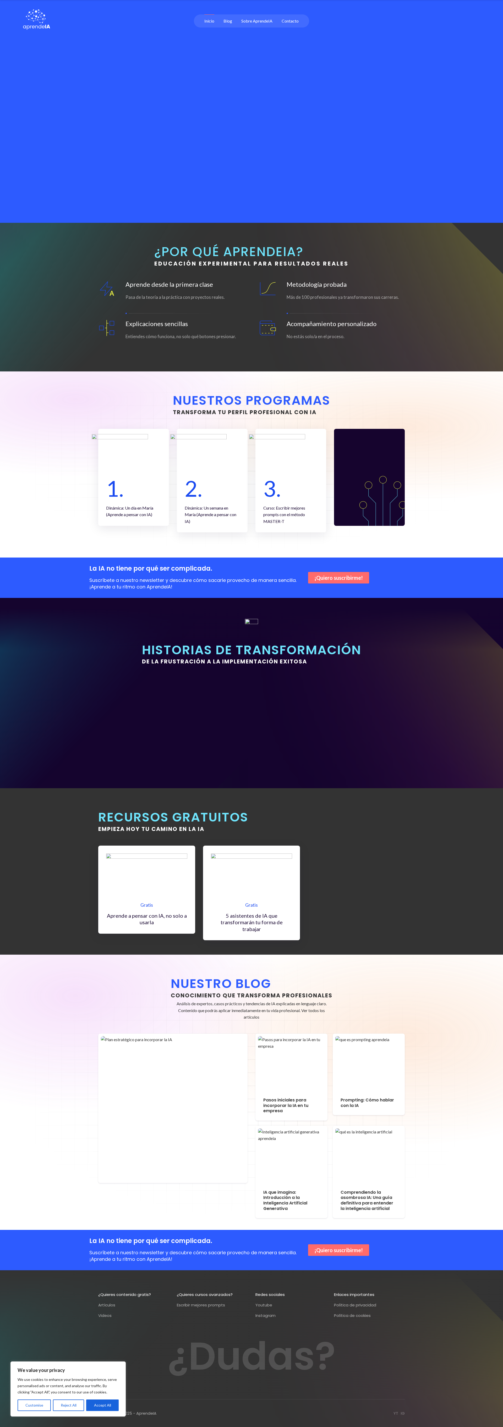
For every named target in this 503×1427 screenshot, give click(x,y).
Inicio (209, 20)
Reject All (68, 1405)
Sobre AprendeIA (256, 20)
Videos (105, 1315)
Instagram (265, 1315)
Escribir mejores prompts (201, 1305)
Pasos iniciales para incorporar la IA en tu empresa (285, 1105)
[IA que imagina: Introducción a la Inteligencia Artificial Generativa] (291, 1156)
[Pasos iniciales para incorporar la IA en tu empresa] (291, 1064)
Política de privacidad (355, 1305)
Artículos (106, 1305)
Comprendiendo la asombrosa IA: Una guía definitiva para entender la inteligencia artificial (367, 1200)
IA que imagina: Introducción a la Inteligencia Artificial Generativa (285, 1200)
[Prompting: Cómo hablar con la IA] (368, 1064)
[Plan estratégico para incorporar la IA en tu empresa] (173, 1108)
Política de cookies (352, 1315)
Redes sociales (270, 1294)
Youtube (263, 1305)
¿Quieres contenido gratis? (124, 1294)
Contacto (290, 20)
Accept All (102, 1405)
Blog (227, 20)
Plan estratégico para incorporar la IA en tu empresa (164, 1168)
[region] (68, 1389)
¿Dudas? (252, 1356)
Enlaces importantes (354, 1294)
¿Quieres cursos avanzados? (205, 1294)
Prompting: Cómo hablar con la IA (367, 1103)
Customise (34, 1405)
